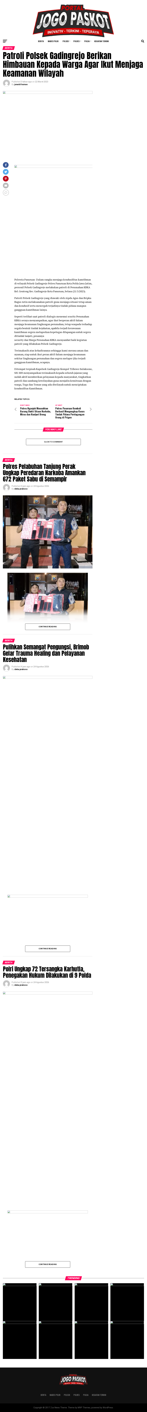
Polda (87, 41)
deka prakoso (21, 489)
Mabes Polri (53, 41)
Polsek (66, 41)
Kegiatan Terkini (101, 41)
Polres (76, 41)
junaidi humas (21, 84)
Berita (41, 41)
